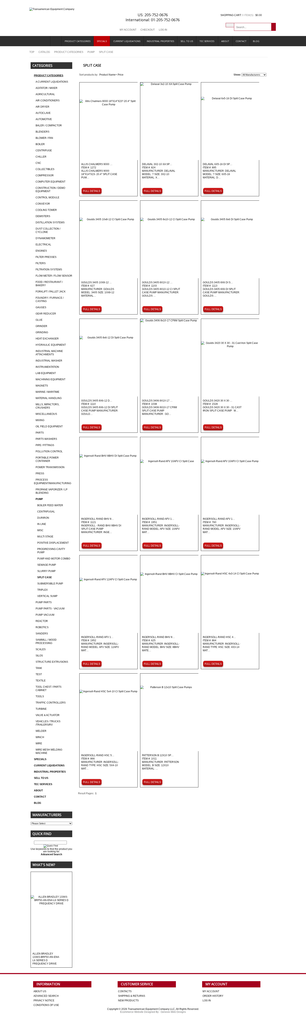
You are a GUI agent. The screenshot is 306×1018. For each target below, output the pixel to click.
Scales (41, 649)
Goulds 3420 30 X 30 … (222, 405)
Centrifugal (46, 511)
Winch (40, 737)
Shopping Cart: (230, 15)
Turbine (41, 708)
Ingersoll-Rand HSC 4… (221, 644)
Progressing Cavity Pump (51, 551)
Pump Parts (44, 602)
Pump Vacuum (45, 614)
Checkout (148, 29)
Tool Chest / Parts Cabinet (48, 688)
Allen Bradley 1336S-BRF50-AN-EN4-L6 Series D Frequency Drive (46, 958)
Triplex (42, 589)
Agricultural (45, 94)
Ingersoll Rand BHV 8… (101, 525)
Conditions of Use (46, 1005)
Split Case (44, 577)
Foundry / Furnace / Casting (49, 299)
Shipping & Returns (131, 995)
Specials (102, 41)
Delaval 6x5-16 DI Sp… (219, 171)
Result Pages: (86, 793)
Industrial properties (160, 41)
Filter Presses (46, 257)
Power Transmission (50, 467)
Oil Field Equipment (49, 426)
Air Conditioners (48, 100)
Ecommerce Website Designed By (139, 1012)
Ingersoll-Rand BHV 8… (160, 644)
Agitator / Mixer (46, 88)
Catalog (44, 52)
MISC (40, 530)
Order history (213, 995)
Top (31, 52)
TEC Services (207, 41)
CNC (38, 163)
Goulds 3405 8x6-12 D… (100, 407)
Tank (39, 668)
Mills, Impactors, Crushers (47, 406)
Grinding (42, 332)
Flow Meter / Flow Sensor (54, 275)
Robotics (42, 627)
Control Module (47, 197)
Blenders (42, 131)
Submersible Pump (50, 583)
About (225, 41)
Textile (41, 680)
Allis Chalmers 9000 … (99, 171)
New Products (128, 1000)
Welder (41, 731)
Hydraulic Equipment (51, 344)
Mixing (40, 420)
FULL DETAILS (91, 191)
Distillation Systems (50, 222)
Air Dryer (42, 106)
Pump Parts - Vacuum (50, 608)
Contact (241, 41)
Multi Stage (45, 536)
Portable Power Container (47, 459)
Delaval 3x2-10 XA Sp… (158, 171)
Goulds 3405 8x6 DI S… (221, 289)
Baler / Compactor (49, 125)
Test (39, 674)
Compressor (45, 175)
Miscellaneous (46, 414)
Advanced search (46, 995)
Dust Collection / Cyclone (48, 230)
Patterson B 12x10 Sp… (160, 762)
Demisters (43, 216)
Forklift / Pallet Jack (51, 291)
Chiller (41, 156)
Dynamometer (45, 238)
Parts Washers (46, 439)
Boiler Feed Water (50, 505)
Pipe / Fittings (45, 445)
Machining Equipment (50, 379)
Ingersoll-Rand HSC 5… (100, 762)
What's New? (43, 865)
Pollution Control (49, 451)
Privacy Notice (44, 1000)
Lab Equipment (46, 373)
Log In (163, 29)
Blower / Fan (44, 138)
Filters (41, 263)
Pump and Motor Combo (53, 558)
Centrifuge (44, 150)
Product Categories (77, 41)
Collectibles (45, 169)
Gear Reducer (46, 313)
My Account (128, 29)
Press (40, 473)
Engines (41, 250)
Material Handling (49, 398)
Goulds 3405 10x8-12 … (97, 289)
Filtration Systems (49, 269)
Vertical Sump (47, 596)
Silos (39, 655)
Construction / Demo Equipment (50, 189)
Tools (40, 696)
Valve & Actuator (48, 715)
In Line (41, 524)
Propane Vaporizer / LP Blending (51, 491)
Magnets (42, 385)
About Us (40, 991)
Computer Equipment (50, 181)
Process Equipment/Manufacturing (52, 481)
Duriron (43, 517)
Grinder (41, 326)
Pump (91, 52)
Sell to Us (186, 41)
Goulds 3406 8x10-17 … (159, 407)
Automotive (44, 119)
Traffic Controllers (51, 702)
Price (120, 74)
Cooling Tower (46, 210)
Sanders (42, 633)
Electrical (43, 244)
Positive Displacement (53, 542)
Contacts (125, 991)
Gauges (41, 307)
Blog (256, 41)
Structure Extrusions (52, 661)
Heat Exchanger (47, 338)
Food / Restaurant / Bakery (49, 284)
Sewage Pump (46, 564)
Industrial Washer (49, 360)
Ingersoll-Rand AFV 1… (161, 525)
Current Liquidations (126, 41)
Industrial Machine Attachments (49, 353)
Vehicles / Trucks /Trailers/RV (48, 723)
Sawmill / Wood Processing (46, 641)
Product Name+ (108, 74)
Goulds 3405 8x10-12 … (161, 289)
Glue (39, 319)
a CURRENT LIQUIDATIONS (52, 81)
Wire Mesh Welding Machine (49, 751)
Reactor (42, 621)
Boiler (40, 144)
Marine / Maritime (47, 391)
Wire (39, 743)
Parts (40, 432)
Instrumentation (47, 366)
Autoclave (43, 113)
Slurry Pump (46, 571)
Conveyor (43, 203)
